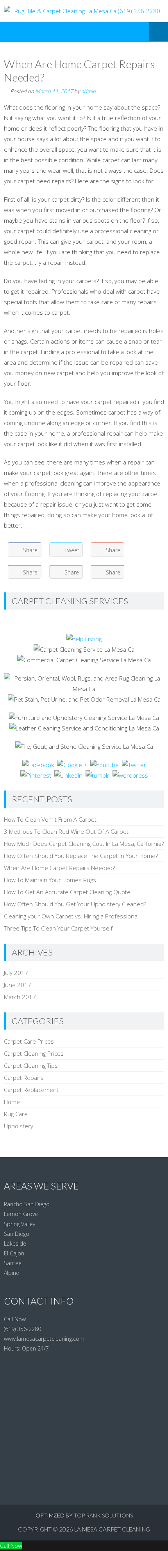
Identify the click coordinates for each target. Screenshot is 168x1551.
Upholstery (18, 1126)
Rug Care (16, 1114)
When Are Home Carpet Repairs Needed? (59, 868)
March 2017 (20, 997)
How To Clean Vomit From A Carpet (50, 819)
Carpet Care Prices (29, 1041)
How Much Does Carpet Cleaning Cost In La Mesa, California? (84, 843)
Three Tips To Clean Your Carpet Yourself (58, 928)
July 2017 (16, 973)
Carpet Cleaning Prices (34, 1053)
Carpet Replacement (31, 1090)
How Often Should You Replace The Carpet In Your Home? (81, 856)
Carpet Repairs (24, 1077)
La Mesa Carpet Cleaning (112, 1529)
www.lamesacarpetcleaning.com (44, 1338)
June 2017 (17, 985)
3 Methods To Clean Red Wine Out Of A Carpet (66, 831)
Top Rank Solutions (103, 1515)
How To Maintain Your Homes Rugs (50, 880)
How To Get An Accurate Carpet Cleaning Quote (67, 892)
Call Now (11, 1545)
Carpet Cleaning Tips (31, 1065)
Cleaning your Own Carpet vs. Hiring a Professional (71, 916)
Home (12, 1102)
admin (88, 91)
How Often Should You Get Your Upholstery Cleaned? (75, 904)
